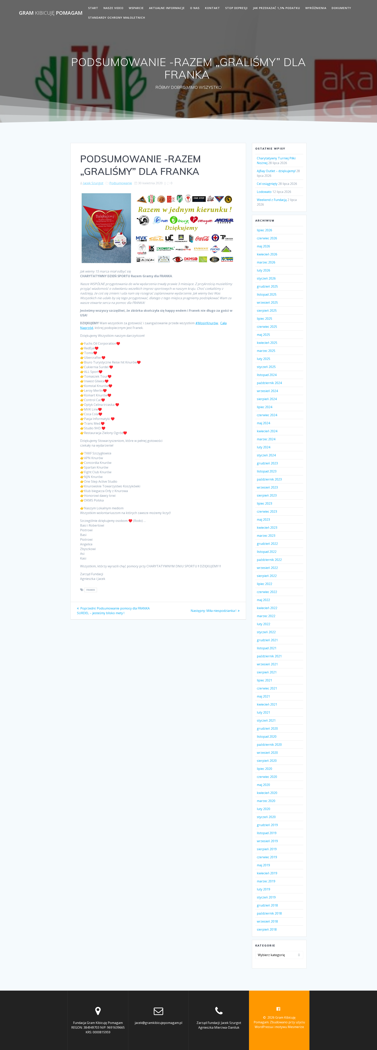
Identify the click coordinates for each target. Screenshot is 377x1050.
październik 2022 (269, 560)
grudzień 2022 (267, 543)
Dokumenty (341, 8)
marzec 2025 (266, 351)
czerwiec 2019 (267, 857)
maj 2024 (263, 423)
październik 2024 (269, 383)
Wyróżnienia (315, 8)
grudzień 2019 (267, 825)
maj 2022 (263, 600)
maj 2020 (263, 785)
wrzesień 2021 (267, 664)
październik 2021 (269, 656)
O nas (194, 8)
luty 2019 (263, 889)
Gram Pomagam (50, 12)
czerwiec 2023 (267, 511)
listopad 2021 (266, 648)
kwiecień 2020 (267, 793)
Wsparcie (136, 8)
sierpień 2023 (267, 495)
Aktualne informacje (167, 8)
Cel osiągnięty (267, 184)
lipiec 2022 (264, 584)
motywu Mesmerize (289, 1027)
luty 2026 (263, 270)
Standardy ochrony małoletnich (116, 17)
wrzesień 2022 (267, 568)
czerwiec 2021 (267, 688)
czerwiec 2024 (267, 415)
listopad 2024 (266, 375)
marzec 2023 (266, 535)
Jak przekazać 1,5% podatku (276, 8)
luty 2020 (263, 809)
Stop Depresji (236, 8)
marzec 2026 (266, 262)
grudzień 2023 (267, 463)
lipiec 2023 (264, 503)
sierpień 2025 (267, 310)
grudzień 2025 (267, 286)
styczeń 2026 (266, 278)
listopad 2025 (266, 294)
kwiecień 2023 (267, 527)
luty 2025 (263, 359)
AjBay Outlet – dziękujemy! (276, 171)
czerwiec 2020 (267, 777)
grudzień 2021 (267, 640)
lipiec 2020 (264, 769)
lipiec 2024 (264, 407)
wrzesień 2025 (267, 302)
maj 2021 (263, 696)
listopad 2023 (266, 471)
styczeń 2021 (266, 720)
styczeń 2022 (266, 632)
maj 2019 (263, 865)
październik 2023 (269, 479)
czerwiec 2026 (267, 238)
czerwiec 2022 (267, 592)
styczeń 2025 (266, 367)
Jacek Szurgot (93, 183)
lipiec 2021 (264, 680)
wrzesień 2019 (267, 841)
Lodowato (264, 192)
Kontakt (212, 8)
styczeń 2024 (266, 455)
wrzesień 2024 (267, 391)
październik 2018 (269, 913)
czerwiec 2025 (267, 326)
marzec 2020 (266, 801)
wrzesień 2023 (267, 487)
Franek (90, 590)
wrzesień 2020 (267, 752)
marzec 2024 (266, 439)
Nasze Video (113, 8)
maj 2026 (263, 246)
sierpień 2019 (267, 849)
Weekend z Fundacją (272, 200)
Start (93, 8)
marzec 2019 (266, 881)
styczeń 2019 (266, 897)
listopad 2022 (266, 552)
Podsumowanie (120, 183)
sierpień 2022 (267, 576)
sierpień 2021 (267, 672)
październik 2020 (269, 744)
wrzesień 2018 (267, 921)
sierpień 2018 (267, 929)
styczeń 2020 (266, 817)
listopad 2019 (266, 833)
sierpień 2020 (267, 760)
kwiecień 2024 (267, 431)
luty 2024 (263, 447)
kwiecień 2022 (267, 608)
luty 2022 (263, 624)
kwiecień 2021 (267, 704)
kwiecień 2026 (267, 254)
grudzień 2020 (267, 728)
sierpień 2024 (267, 399)
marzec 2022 (266, 616)
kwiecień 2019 (267, 873)
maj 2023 (263, 519)
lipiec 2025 (264, 318)
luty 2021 (263, 712)
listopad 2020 (266, 736)
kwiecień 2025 (267, 343)
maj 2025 (263, 334)
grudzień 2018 (267, 905)
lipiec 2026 (264, 230)
